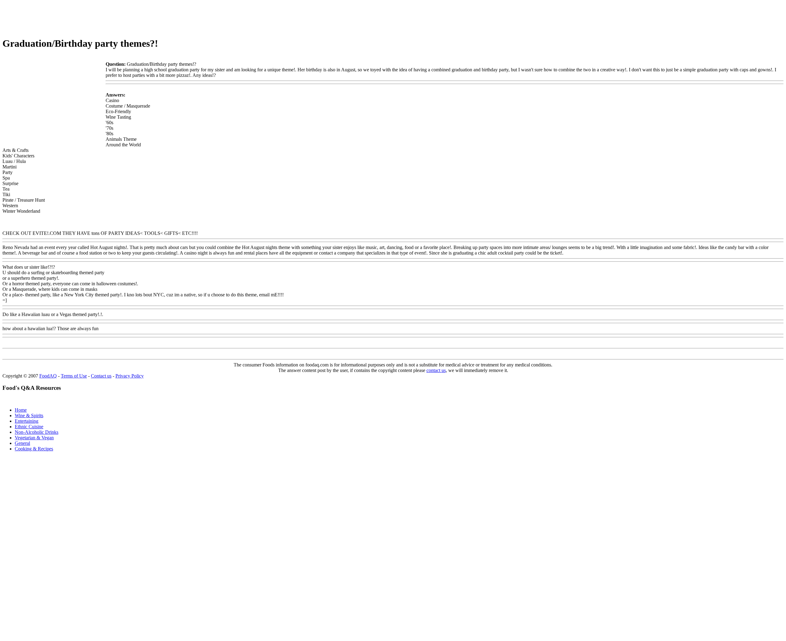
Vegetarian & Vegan (34, 437)
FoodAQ (48, 375)
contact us (436, 370)
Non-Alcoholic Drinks (36, 432)
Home (21, 410)
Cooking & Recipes (34, 448)
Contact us (101, 375)
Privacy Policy (129, 375)
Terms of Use (74, 375)
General (22, 443)
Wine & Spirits (29, 415)
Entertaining (26, 421)
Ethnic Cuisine (29, 426)
